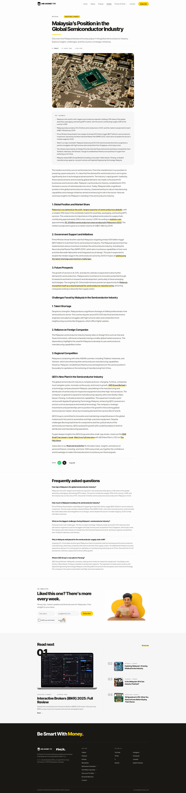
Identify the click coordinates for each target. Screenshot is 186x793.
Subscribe (143, 4)
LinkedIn (135, 759)
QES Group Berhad (116, 385)
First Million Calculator (88, 770)
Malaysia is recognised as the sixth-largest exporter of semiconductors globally (87, 209)
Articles (109, 4)
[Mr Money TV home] (46, 4)
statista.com (115, 219)
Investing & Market (72, 16)
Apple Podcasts (138, 763)
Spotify (117, 763)
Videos (93, 4)
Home (85, 4)
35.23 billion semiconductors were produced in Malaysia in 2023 (93, 222)
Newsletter (85, 763)
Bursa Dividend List (87, 777)
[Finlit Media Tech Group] (60, 749)
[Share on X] (64, 463)
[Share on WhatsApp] (59, 463)
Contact (132, 4)
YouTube (117, 752)
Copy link (72, 463)
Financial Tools (120, 4)
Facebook (136, 756)
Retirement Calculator (89, 766)
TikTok (117, 756)
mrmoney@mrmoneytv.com (141, 790)
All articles (145, 645)
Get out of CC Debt (88, 773)
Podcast (101, 4)
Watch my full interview (84, 437)
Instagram (136, 752)
